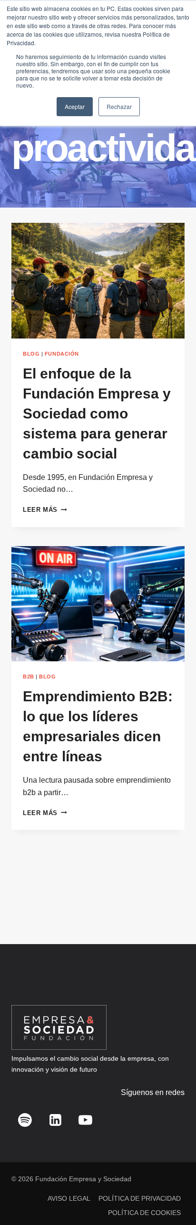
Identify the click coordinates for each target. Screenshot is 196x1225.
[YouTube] (85, 1120)
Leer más (45, 509)
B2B (28, 676)
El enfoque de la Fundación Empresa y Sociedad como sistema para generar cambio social (97, 413)
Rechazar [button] (119, 106)
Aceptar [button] (75, 106)
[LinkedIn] (55, 1120)
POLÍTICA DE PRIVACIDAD (139, 1198)
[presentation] (98, 281)
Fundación (62, 354)
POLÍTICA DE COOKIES (144, 1212)
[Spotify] (25, 1120)
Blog (31, 354)
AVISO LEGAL (69, 1198)
